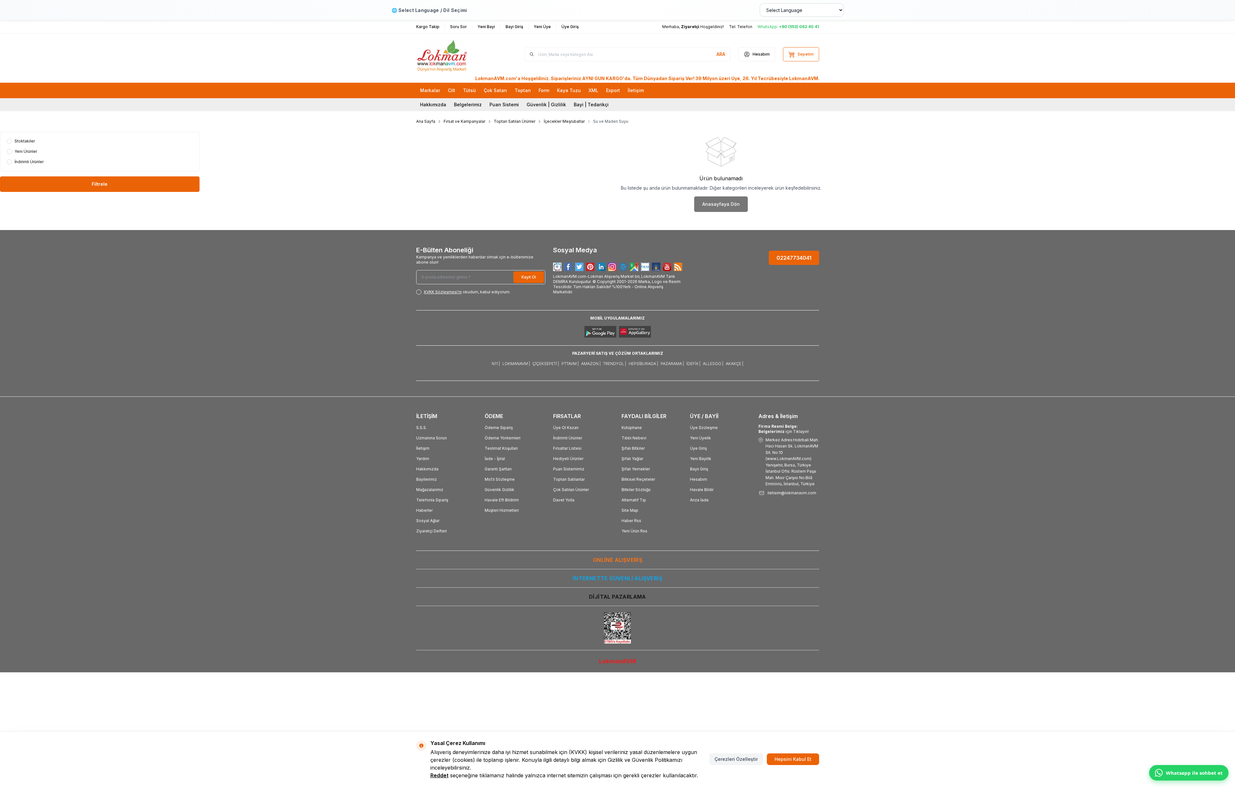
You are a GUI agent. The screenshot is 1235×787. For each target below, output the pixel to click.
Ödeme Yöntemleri (502, 437)
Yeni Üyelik (700, 437)
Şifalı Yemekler (636, 469)
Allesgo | (713, 363)
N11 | (496, 363)
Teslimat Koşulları (501, 448)
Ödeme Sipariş (499, 427)
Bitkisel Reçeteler (638, 479)
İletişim (422, 448)
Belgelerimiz (468, 104)
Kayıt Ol (528, 277)
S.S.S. (421, 427)
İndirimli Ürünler (567, 437)
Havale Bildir (702, 489)
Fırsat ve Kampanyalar (464, 121)
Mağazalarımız (429, 489)
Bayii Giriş (699, 469)
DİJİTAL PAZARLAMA (617, 596)
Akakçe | (734, 363)
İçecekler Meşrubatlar (564, 121)
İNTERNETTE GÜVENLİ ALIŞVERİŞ (617, 578)
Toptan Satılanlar (569, 479)
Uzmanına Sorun (431, 437)
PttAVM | (570, 363)
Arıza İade (699, 500)
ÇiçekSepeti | (545, 363)
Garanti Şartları (498, 469)
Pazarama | (672, 363)
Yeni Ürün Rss (634, 531)
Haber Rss (631, 520)
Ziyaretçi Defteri (431, 531)
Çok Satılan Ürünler (571, 489)
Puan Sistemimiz (568, 469)
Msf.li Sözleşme (500, 479)
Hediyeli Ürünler (568, 458)
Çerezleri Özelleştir (736, 759)
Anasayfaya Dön (721, 204)
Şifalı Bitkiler (633, 448)
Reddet (439, 775)
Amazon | (591, 363)
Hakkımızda (433, 104)
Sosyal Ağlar (427, 520)
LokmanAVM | (516, 363)
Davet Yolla (563, 500)
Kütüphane (632, 427)
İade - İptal (495, 458)
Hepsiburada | (643, 363)
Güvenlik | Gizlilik (546, 104)
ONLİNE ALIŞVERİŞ (617, 560)
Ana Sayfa (425, 121)
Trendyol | (614, 363)
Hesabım (698, 479)
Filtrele (100, 184)
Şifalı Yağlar (632, 458)
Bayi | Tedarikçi (591, 104)
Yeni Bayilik (700, 458)
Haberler (424, 510)
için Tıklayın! (783, 429)
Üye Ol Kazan (566, 427)
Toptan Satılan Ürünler (514, 121)
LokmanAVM (617, 661)
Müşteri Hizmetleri (502, 510)
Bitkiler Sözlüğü (636, 489)
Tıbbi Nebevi (634, 437)
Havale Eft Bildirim (502, 500)
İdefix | (693, 363)
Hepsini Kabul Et (793, 759)
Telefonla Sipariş (432, 500)
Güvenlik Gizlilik (499, 489)
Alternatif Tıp (634, 500)
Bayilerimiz (426, 479)
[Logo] (455, 54)
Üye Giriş (698, 448)
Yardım (422, 458)
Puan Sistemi (504, 104)
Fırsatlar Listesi (567, 448)
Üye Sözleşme (704, 427)
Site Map (630, 510)
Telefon (744, 26)
